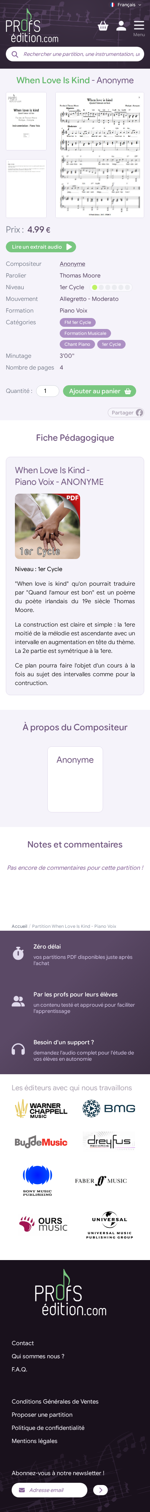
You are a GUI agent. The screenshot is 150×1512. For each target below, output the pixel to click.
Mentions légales (35, 1441)
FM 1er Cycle (77, 322)
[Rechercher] (15, 55)
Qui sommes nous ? (38, 1356)
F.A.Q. (19, 1369)
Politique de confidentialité (48, 1428)
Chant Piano (77, 344)
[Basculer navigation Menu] (139, 25)
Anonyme (72, 264)
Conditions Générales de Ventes (55, 1401)
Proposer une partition (42, 1415)
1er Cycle (111, 344)
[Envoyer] (100, 1490)
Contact (23, 1343)
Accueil (19, 926)
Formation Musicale (85, 333)
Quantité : (19, 391)
